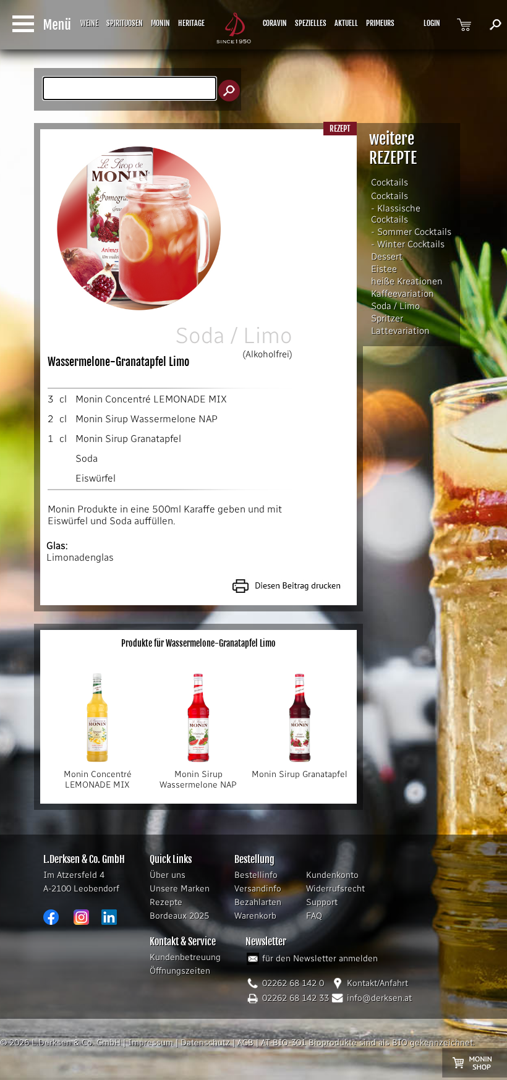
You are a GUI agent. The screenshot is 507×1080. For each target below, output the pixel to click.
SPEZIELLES (310, 23)
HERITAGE (191, 23)
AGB (245, 1042)
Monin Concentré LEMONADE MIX (151, 399)
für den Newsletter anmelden (320, 958)
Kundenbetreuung (185, 957)
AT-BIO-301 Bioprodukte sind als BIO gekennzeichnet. (368, 1042)
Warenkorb (255, 916)
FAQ (314, 916)
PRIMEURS (380, 23)
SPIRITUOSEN (124, 23)
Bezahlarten (257, 902)
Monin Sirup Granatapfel (128, 438)
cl (63, 399)
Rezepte (166, 902)
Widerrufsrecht (335, 888)
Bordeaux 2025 (179, 916)
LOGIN (432, 23)
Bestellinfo (256, 875)
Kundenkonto (332, 875)
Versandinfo (257, 888)
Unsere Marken (180, 888)
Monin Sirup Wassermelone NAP (146, 419)
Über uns (167, 875)
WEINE (89, 23)
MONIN (160, 23)
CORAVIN (275, 23)
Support (322, 902)
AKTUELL (346, 23)
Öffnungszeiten (180, 971)
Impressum (150, 1042)
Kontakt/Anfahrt (377, 983)
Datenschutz (205, 1042)
